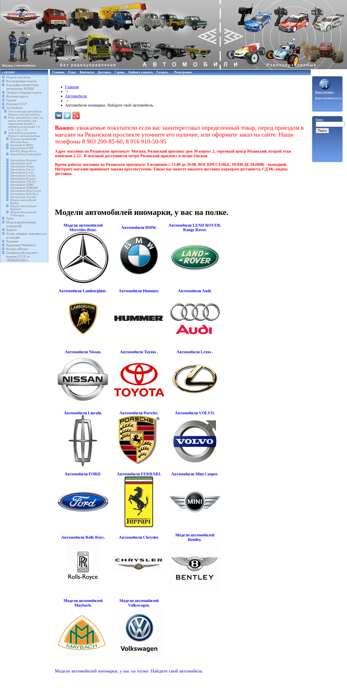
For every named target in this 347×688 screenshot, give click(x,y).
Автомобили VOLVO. (23, 181)
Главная (72, 87)
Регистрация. (183, 72)
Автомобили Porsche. (23, 178)
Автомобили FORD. (22, 184)
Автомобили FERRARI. (24, 187)
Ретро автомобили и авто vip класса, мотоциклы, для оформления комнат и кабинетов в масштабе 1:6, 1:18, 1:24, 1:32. (25, 123)
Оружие (11, 100)
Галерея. (162, 72)
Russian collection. (17, 249)
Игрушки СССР (16, 104)
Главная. (58, 72)
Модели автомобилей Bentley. (194, 537)
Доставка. (104, 72)
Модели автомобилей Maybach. (83, 602)
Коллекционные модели (21, 81)
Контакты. (87, 72)
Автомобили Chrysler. (23, 196)
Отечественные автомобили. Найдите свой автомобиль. (25, 113)
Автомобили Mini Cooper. (26, 190)
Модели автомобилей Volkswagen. (23, 214)
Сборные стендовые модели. (24, 92)
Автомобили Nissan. (22, 166)
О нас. (72, 72)
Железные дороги (17, 96)
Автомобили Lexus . (22, 172)
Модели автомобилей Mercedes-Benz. (23, 140)
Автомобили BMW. (22, 145)
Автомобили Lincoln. (23, 175)
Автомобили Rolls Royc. (25, 193)
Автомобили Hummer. (23, 160)
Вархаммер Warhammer (21, 245)
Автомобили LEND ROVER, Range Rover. (23, 150)
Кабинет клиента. (141, 72)
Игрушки (12, 241)
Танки (10, 218)
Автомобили (14, 108)
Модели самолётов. (18, 77)
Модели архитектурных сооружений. (21, 224)
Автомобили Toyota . (23, 169)
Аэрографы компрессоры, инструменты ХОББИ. (22, 87)
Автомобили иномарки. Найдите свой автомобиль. (24, 134)
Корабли (11, 230)
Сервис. (120, 72)
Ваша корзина (324, 92)
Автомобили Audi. (21, 163)
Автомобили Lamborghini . (82, 291)
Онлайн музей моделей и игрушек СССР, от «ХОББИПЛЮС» (22, 256)
